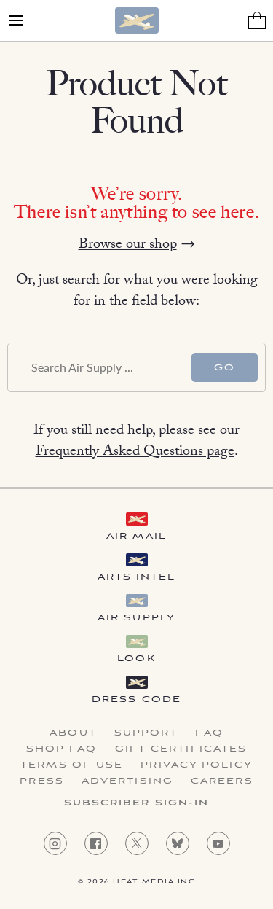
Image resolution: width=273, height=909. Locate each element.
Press (42, 781)
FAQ (209, 733)
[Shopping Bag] (257, 20)
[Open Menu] (16, 20)
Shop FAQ (62, 749)
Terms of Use (71, 765)
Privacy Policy (196, 765)
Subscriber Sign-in (137, 803)
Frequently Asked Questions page (135, 452)
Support (146, 733)
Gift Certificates (181, 749)
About (73, 733)
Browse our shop (128, 245)
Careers (222, 781)
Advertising (127, 781)
